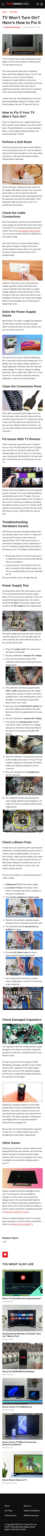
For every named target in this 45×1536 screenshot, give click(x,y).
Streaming (13, 12)
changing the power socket (29, 231)
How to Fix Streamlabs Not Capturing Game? (21, 1298)
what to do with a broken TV (21, 1224)
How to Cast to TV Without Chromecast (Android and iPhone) (19, 1443)
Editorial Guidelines (32, 1511)
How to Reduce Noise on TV (14, 1480)
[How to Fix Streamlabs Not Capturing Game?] (22, 1283)
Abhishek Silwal (9, 1410)
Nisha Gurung (8, 1339)
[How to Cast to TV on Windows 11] (22, 1391)
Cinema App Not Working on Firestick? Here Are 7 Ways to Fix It (21, 1335)
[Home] (17, 6)
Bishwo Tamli (8, 1447)
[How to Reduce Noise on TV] (22, 1464)
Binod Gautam (8, 1301)
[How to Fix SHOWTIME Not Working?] (22, 1356)
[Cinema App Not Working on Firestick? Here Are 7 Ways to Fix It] (22, 1318)
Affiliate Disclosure (31, 1516)
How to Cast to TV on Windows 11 (17, 1407)
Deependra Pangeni (12, 27)
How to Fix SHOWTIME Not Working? (18, 1372)
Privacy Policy (10, 1516)
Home (4, 12)
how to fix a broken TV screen (17, 1212)
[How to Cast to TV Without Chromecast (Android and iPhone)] (22, 1426)
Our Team (9, 1511)
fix (5, 1242)
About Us (27, 1506)
